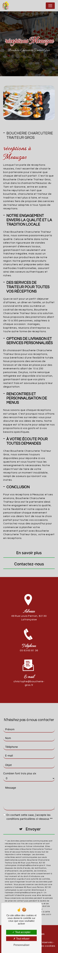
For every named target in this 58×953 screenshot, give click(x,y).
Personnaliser (21, 945)
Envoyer (33, 829)
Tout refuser (22, 938)
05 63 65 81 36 (29, 650)
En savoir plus (29, 552)
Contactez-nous (29, 564)
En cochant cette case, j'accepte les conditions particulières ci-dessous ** (29, 816)
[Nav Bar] (50, 5)
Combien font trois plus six (19, 773)
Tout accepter (22, 932)
